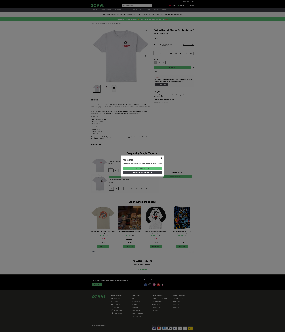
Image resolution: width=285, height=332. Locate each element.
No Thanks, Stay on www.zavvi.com (142, 172)
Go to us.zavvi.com (142, 168)
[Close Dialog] (161, 157)
